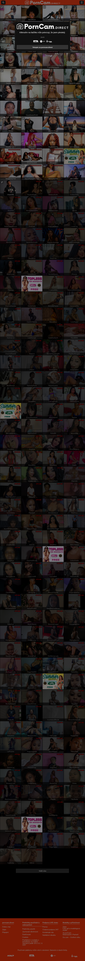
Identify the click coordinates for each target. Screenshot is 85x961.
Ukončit (42, 37)
